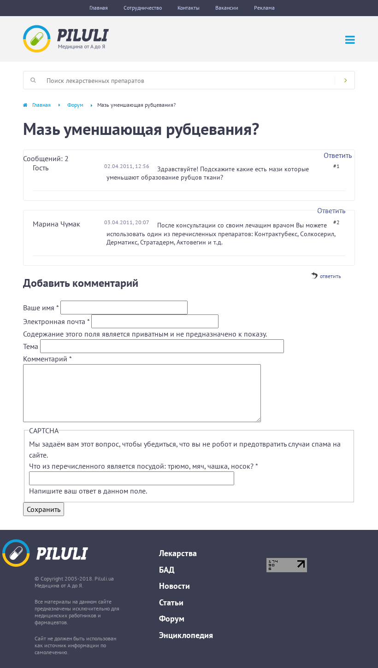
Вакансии (226, 7)
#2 (336, 222)
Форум (75, 104)
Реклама (264, 7)
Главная (98, 7)
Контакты (188, 7)
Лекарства (178, 553)
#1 (336, 166)
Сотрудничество (143, 7)
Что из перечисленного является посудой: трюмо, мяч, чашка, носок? (143, 466)
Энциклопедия (186, 635)
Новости (174, 586)
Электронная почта (56, 321)
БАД (166, 569)
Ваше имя (41, 307)
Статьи (171, 602)
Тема (31, 346)
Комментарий (47, 358)
